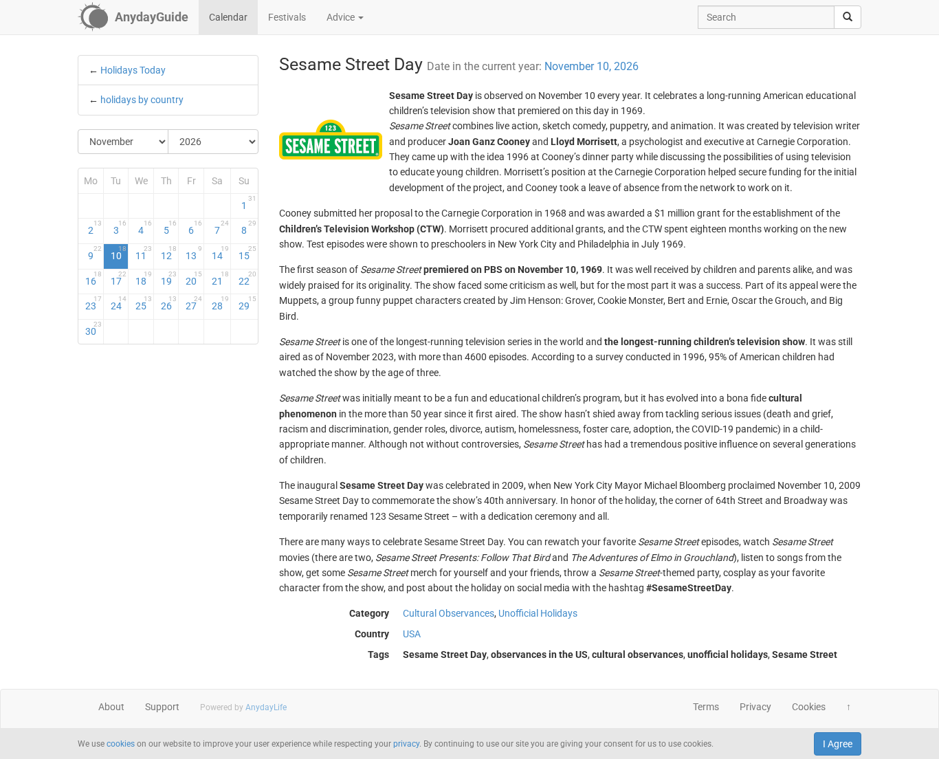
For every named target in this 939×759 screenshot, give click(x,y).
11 (143, 253)
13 (194, 253)
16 (93, 278)
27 (194, 303)
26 (169, 303)
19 (169, 278)
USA (412, 633)
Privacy (755, 706)
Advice (342, 17)
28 (220, 303)
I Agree (837, 743)
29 (247, 303)
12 (169, 253)
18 (143, 278)
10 (119, 253)
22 (247, 278)
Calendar (228, 17)
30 (93, 328)
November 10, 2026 (591, 66)
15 (247, 253)
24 (119, 303)
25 (143, 303)
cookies (121, 744)
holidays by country (142, 99)
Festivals (287, 17)
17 (119, 278)
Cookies (809, 706)
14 (220, 253)
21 (220, 278)
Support (162, 706)
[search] (847, 17)
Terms (706, 706)
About (111, 706)
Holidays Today (133, 70)
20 (194, 278)
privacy (406, 744)
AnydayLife (266, 707)
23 (93, 303)
